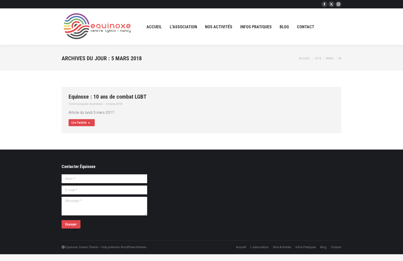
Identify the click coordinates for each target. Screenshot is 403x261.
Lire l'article (79, 122)
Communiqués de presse (85, 104)
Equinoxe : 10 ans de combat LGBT (107, 96)
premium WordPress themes (127, 247)
